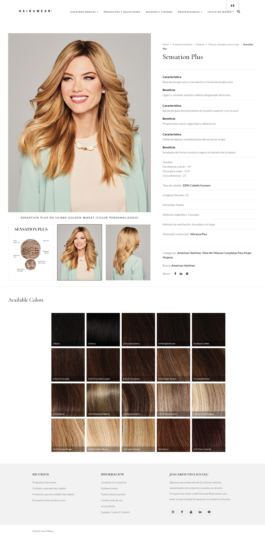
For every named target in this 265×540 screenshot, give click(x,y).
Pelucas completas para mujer (223, 44)
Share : (167, 273)
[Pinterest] (187, 273)
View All (207, 252)
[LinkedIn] (181, 273)
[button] (238, 12)
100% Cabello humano (196, 185)
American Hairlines (182, 44)
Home (166, 44)
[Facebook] (175, 273)
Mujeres (200, 44)
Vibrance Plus (198, 234)
